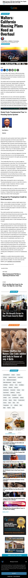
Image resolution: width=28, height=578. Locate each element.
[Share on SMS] (15, 70)
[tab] (10, 433)
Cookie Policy (10, 576)
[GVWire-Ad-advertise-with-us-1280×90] (14, 64)
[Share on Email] (12, 70)
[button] (26, 561)
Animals (4, 348)
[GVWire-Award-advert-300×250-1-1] (14, 534)
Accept (14, 573)
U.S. (3, 478)
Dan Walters (5, 13)
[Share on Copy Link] (18, 70)
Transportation (6, 311)
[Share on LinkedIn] (7, 70)
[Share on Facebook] (2, 70)
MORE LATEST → (6, 512)
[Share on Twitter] (4, 70)
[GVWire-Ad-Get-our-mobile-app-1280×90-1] (14, 109)
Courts (4, 460)
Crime (4, 506)
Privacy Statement (16, 576)
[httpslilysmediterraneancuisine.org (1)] (14, 430)
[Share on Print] (10, 70)
